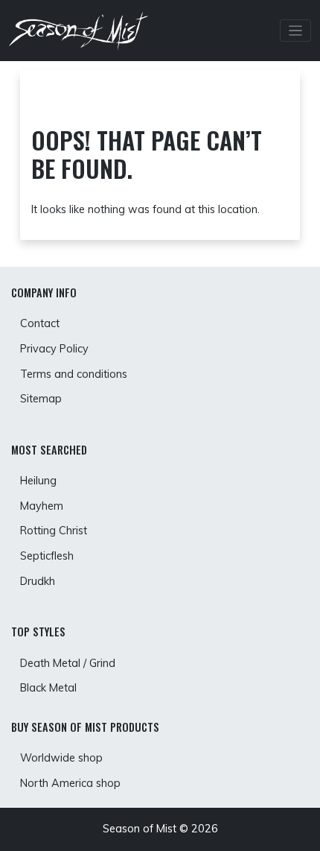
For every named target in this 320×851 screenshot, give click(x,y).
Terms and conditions (73, 374)
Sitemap (41, 398)
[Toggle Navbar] (296, 30)
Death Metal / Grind (67, 663)
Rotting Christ (53, 530)
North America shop (70, 783)
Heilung (38, 480)
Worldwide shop (61, 758)
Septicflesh (47, 556)
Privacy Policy (54, 348)
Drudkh (37, 581)
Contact (40, 323)
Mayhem (41, 506)
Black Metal (48, 688)
